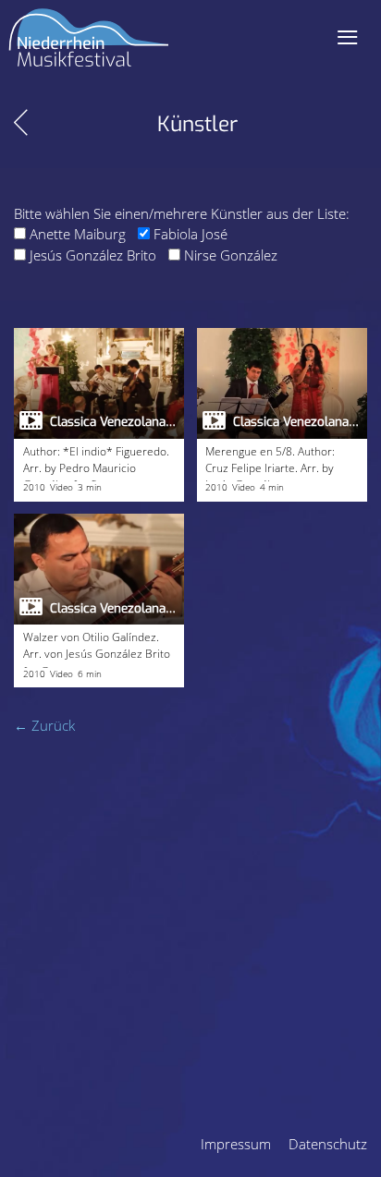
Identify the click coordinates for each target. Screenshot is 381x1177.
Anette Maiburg (78, 233)
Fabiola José (190, 233)
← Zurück (44, 725)
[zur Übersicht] (21, 122)
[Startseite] (88, 44)
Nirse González (230, 255)
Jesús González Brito (93, 255)
